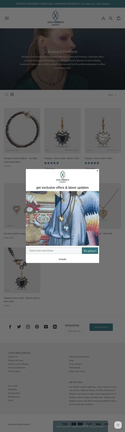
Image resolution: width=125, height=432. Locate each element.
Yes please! (90, 251)
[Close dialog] (97, 170)
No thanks (62, 259)
